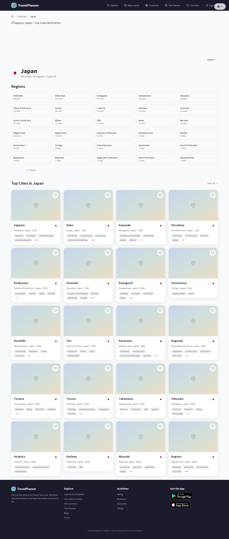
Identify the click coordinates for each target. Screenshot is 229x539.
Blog (66, 513)
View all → (213, 183)
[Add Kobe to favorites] (108, 195)
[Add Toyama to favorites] (55, 368)
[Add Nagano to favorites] (213, 426)
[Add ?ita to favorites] (108, 311)
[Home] (12, 16)
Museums (122, 503)
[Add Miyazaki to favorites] (160, 426)
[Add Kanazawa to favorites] (160, 311)
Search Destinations (74, 494)
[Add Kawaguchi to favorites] (160, 253)
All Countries (70, 503)
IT (222, 6)
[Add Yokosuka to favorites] (213, 368)
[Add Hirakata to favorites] (55, 426)
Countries (22, 16)
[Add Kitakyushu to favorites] (55, 253)
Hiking (120, 494)
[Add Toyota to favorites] (108, 368)
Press (67, 517)
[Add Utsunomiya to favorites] (213, 253)
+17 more (31, 170)
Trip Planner (70, 508)
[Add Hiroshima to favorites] (213, 195)
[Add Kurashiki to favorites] (55, 311)
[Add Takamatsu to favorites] (160, 368)
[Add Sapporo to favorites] (55, 195)
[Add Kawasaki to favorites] (160, 195)
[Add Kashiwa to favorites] (108, 426)
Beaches (121, 498)
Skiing (120, 508)
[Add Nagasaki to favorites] (213, 311)
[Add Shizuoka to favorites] (108, 253)
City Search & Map (73, 498)
